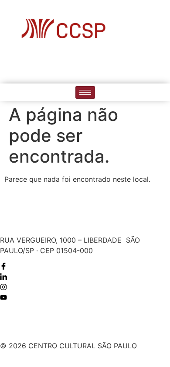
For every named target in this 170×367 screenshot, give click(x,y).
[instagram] (94, 64)
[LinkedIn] (76, 64)
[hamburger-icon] (85, 92)
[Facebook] (58, 64)
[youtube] (112, 64)
